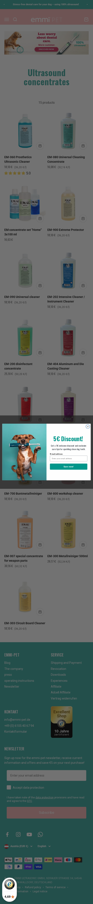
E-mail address (56, 454)
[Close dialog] (88, 426)
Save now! (69, 466)
